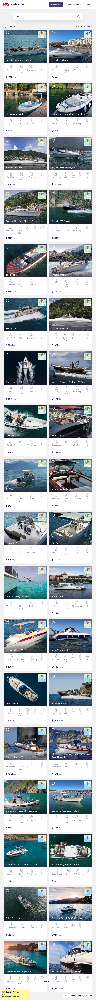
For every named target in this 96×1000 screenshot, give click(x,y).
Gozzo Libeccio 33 (14, 757)
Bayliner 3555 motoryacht (64, 167)
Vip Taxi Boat (58, 596)
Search (20, 16)
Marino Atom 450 (14, 114)
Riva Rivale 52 (12, 328)
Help (69, 4)
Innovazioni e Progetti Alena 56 (67, 971)
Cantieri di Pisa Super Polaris (65, 811)
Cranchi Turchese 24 (61, 60)
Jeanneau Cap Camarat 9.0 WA (21, 864)
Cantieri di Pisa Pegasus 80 (19, 971)
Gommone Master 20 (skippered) (22, 811)
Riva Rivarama (59, 703)
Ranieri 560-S (12, 542)
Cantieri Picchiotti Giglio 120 (19, 221)
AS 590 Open (58, 435)
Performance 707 (14, 382)
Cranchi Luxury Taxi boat (18, 596)
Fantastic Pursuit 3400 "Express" (67, 918)
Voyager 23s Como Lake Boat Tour (68, 114)
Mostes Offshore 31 (15, 167)
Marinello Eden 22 (14, 650)
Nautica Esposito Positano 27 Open (69, 382)
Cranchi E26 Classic (61, 221)
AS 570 (55, 542)
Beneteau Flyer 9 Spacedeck (65, 864)
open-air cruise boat (61, 489)
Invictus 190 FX (59, 274)
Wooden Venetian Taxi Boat (19, 60)
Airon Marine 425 (60, 650)
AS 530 (9, 489)
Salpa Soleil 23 (13, 918)
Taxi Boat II (11, 274)
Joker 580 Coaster (15, 435)
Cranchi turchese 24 (61, 328)
